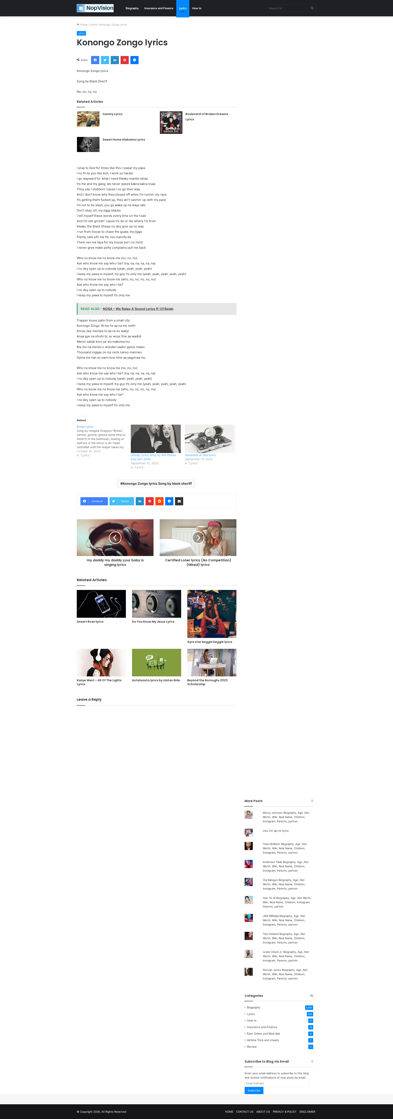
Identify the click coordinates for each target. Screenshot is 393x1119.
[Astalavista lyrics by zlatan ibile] (156, 662)
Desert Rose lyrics (90, 622)
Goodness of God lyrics (200, 455)
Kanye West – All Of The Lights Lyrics (99, 682)
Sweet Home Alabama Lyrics (124, 140)
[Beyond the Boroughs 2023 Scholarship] (211, 662)
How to (196, 8)
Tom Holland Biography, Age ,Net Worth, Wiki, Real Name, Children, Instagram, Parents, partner (284, 938)
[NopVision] (95, 8)
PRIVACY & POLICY (285, 1111)
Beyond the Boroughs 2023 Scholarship (207, 682)
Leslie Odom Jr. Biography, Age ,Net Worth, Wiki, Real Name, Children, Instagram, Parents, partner (286, 956)
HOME (229, 1111)
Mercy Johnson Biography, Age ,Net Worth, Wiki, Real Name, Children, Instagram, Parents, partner (286, 817)
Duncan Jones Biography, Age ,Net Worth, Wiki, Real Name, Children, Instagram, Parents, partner (285, 974)
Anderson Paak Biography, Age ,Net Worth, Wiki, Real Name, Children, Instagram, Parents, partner (286, 866)
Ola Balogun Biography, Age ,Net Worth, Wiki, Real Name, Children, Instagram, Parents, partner (284, 884)
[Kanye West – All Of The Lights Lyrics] (101, 662)
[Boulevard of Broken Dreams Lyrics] (171, 122)
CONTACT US (244, 1111)
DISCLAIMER (307, 1111)
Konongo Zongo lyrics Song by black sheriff (157, 483)
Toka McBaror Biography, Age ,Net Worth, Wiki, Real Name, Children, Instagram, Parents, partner (285, 848)
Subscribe (254, 1090)
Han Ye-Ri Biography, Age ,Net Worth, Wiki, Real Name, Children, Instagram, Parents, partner (287, 902)
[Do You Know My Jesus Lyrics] (156, 604)
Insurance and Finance (158, 8)
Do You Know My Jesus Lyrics (153, 622)
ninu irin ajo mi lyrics (276, 830)
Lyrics (182, 8)
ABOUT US (263, 1111)
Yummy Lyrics (113, 114)
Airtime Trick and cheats (263, 1040)
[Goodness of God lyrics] (210, 439)
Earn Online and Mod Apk (263, 1033)
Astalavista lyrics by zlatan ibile (156, 680)
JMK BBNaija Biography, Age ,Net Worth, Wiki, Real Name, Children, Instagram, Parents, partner (284, 920)
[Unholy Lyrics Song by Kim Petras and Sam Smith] (156, 439)
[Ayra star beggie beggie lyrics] (211, 614)
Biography (132, 8)
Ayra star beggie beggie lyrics (209, 642)
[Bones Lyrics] (104, 441)
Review (252, 1046)
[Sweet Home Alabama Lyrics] (88, 144)
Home (83, 24)
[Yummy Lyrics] (88, 119)
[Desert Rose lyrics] (101, 604)
